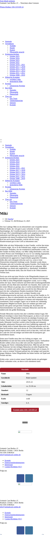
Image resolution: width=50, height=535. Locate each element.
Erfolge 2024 (14, 58)
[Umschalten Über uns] (40, 200)
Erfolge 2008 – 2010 (17, 75)
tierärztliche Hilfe (16, 81)
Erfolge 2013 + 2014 (17, 71)
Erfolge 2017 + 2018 (17, 67)
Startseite (8, 41)
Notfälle (13, 46)
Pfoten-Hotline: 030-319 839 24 (11, 7)
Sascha (10, 219)
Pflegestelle (14, 92)
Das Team (13, 99)
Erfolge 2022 (14, 63)
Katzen (12, 50)
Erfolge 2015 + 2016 (17, 69)
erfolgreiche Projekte (17, 86)
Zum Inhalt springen (7, 1)
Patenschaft (14, 94)
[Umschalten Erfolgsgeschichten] (40, 158)
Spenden (13, 90)
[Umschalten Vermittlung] (40, 147)
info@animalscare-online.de (10, 455)
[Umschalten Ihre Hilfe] (40, 191)
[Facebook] (20, 478)
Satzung (13, 103)
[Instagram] (29, 478)
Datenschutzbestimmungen (14, 463)
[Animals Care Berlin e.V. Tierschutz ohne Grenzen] (13, 37)
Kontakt (13, 105)
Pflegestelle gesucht (17, 52)
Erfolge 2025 (14, 56)
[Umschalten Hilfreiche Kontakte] (40, 181)
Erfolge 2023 (14, 60)
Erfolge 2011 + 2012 (17, 73)
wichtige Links (15, 79)
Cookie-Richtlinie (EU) (13, 467)
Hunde (12, 48)
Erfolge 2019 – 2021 (17, 65)
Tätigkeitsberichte (16, 101)
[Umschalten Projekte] (40, 187)
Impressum (9, 465)
